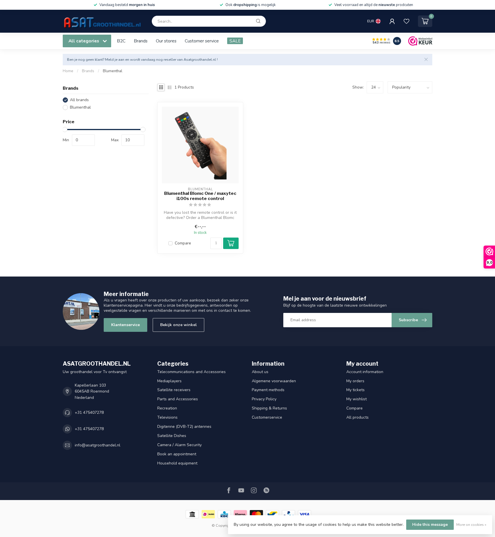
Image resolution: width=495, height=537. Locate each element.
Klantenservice (125, 325)
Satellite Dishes (171, 435)
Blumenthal (112, 71)
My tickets (355, 390)
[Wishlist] (406, 21)
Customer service (202, 41)
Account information (364, 372)
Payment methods (268, 390)
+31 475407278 (89, 412)
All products (357, 417)
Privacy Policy (264, 399)
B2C (121, 41)
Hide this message (430, 524)
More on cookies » (471, 524)
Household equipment (177, 463)
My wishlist (356, 399)
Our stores (166, 41)
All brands (79, 100)
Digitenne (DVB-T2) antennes (184, 426)
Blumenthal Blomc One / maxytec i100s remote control (200, 196)
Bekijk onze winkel (178, 325)
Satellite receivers (173, 390)
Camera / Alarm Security (179, 445)
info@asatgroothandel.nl (97, 445)
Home (68, 71)
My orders (355, 381)
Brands (141, 41)
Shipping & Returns (269, 408)
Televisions (167, 417)
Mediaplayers (169, 381)
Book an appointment (176, 454)
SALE (235, 41)
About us (260, 372)
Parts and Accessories (177, 399)
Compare (183, 243)
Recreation (167, 408)
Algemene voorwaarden (274, 381)
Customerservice (267, 417)
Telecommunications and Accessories (191, 372)
